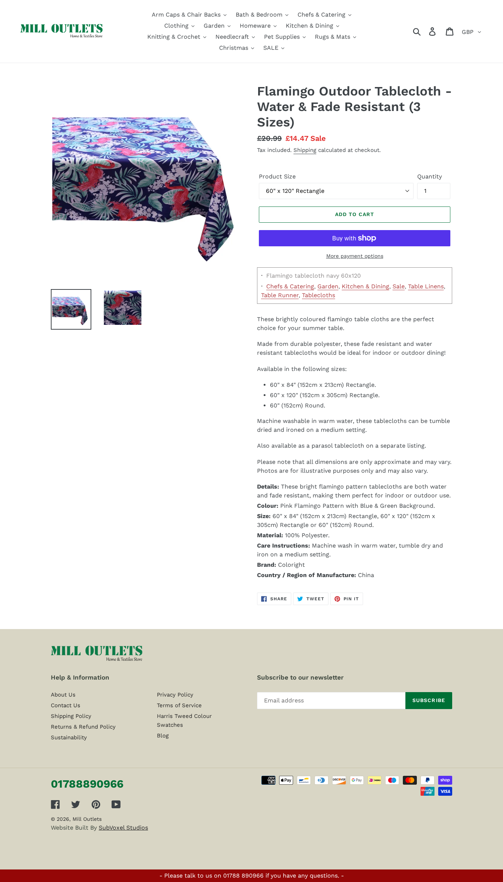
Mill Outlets (87, 819)
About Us (63, 694)
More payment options (354, 256)
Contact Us (65, 705)
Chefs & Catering (290, 286)
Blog (163, 735)
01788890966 (87, 783)
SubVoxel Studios (123, 827)
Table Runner (280, 295)
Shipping (304, 150)
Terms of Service (179, 705)
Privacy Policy (175, 694)
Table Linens (426, 286)
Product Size (277, 176)
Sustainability (69, 737)
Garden (327, 286)
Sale (399, 286)
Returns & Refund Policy (83, 726)
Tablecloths (318, 295)
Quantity (429, 176)
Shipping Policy (71, 716)
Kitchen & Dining (365, 286)
